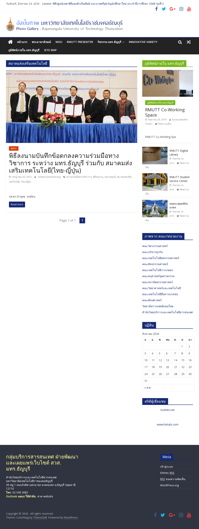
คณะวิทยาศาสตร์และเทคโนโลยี (161, 288)
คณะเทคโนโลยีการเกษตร (157, 270)
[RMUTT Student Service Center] (155, 175)
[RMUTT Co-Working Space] (167, 72)
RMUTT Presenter (80, 42)
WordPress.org (169, 485)
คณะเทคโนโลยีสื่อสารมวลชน (160, 294)
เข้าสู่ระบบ (166, 466)
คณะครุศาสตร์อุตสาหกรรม (158, 276)
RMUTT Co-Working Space (165, 112)
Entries (167, 473)
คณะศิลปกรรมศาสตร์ (155, 264)
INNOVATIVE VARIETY (143, 42)
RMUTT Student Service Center (179, 179)
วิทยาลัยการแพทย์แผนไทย (157, 306)
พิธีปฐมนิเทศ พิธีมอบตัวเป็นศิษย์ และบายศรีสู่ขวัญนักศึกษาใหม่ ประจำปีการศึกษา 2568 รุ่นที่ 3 (108, 2)
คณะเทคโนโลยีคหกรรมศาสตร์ (160, 258)
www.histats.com (167, 424)
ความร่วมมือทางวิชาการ (79, 176)
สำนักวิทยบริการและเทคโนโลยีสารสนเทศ (167, 312)
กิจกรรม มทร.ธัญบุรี (109, 42)
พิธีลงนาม (98, 176)
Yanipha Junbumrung (49, 176)
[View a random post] (188, 42)
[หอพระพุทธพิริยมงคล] (155, 202)
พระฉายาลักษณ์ (41, 42)
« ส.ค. (147, 387)
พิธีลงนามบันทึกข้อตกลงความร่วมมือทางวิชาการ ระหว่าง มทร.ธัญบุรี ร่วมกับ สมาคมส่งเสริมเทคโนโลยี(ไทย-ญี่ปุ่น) (70, 163)
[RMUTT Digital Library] (155, 149)
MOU (59, 42)
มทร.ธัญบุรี (110, 176)
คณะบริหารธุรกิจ (152, 252)
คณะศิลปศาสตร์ (152, 300)
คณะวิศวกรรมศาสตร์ (155, 246)
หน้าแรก (22, 42)
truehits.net (168, 410)
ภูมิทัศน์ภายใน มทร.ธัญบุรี (23, 50)
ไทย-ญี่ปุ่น (26, 181)
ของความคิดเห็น (172, 479)
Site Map (50, 50)
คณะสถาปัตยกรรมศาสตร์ (157, 282)
